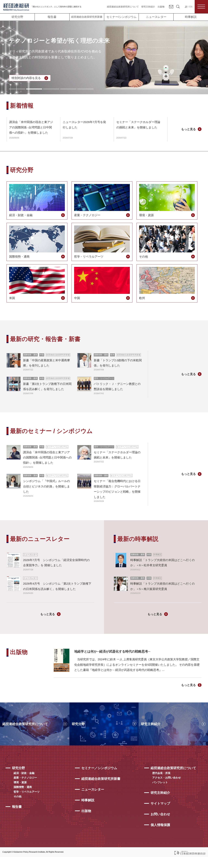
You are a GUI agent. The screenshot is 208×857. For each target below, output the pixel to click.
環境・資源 (20, 782)
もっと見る (188, 129)
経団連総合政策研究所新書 (86, 16)
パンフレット (160, 782)
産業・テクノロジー (25, 777)
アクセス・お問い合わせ (166, 777)
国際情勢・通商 (23, 787)
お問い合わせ (160, 814)
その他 (17, 796)
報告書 (52, 17)
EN (190, 6)
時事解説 (191, 17)
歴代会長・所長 (161, 773)
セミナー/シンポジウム (121, 17)
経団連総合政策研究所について (123, 6)
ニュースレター (156, 17)
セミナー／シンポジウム (99, 768)
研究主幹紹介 (148, 6)
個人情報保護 (160, 825)
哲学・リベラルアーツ (27, 791)
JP (186, 6)
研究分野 (17, 17)
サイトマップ (160, 803)
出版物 (161, 6)
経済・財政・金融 (24, 773)
